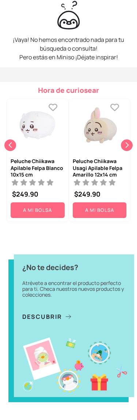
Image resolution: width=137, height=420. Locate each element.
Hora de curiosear (68, 90)
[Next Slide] (127, 145)
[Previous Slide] (10, 145)
